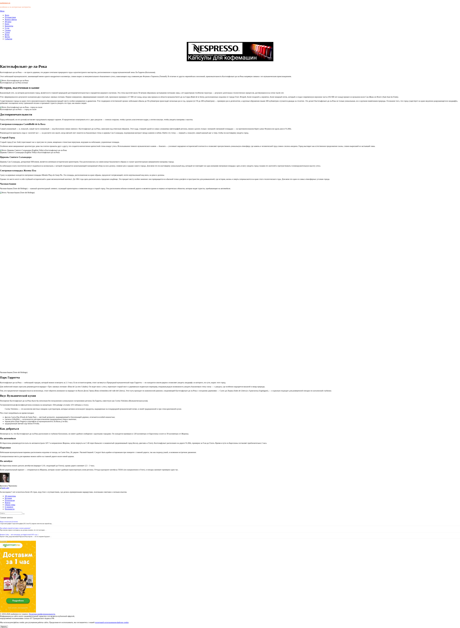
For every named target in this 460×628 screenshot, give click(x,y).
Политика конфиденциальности (42, 614)
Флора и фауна (11, 19)
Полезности (9, 509)
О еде (7, 28)
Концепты (9, 26)
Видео (7, 37)
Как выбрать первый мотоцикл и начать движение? (15, 528)
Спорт (7, 32)
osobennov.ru (5, 3)
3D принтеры (10, 496)
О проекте (9, 507)
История (8, 498)
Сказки (8, 30)
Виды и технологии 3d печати (9, 522)
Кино (7, 24)
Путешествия (10, 17)
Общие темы (10, 505)
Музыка (8, 22)
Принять (4, 627)
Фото (7, 15)
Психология (10, 500)
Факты (7, 503)
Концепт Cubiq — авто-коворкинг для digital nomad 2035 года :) (19, 534)
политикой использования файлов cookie (112, 622)
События (8, 39)
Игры (7, 35)
